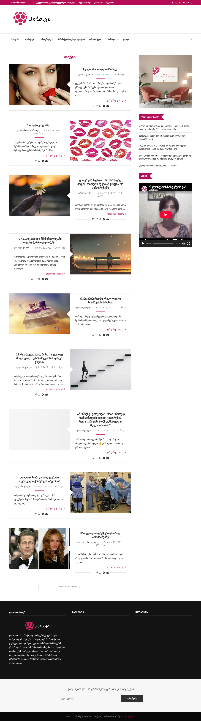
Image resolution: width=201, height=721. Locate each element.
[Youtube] (188, 2)
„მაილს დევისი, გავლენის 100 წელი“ (158, 165)
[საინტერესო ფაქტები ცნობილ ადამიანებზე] (39, 548)
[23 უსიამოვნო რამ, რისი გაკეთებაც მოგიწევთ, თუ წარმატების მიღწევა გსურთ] (100, 369)
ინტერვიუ (46, 39)
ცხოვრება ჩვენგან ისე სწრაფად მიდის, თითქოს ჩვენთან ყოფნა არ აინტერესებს (100, 184)
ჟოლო (89, 74)
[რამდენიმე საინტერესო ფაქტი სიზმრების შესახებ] (39, 313)
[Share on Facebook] (97, 105)
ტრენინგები (95, 39)
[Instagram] (180, 2)
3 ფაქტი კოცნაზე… (39, 125)
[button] (30, 2)
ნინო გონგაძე (31, 130)
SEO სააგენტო (128, 716)
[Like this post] (93, 105)
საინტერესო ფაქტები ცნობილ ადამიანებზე (100, 535)
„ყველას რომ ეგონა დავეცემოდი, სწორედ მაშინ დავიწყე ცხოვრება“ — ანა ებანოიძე (164, 127)
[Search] (190, 39)
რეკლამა (110, 2)
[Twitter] (176, 2)
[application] (165, 215)
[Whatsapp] (191, 2)
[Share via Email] (107, 105)
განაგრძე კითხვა (115, 100)
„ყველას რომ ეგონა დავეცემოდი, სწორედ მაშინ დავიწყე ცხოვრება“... (67, 2)
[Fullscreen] (188, 243)
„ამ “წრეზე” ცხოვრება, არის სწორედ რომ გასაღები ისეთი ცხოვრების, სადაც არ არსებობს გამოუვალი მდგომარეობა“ (100, 419)
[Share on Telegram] (104, 105)
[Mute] (183, 243)
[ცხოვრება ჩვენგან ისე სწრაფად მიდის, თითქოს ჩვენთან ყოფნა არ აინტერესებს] (39, 195)
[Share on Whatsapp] (100, 105)
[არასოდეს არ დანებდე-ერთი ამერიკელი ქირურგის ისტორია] (100, 492)
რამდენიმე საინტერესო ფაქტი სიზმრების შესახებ (100, 300)
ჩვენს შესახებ (85, 2)
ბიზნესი (112, 39)
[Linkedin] (184, 2)
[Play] (143, 243)
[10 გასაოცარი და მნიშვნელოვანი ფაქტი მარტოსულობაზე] (100, 254)
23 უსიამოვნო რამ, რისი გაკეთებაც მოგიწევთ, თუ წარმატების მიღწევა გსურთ (39, 358)
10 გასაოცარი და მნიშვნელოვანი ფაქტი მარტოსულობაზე (39, 240)
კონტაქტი (98, 2)
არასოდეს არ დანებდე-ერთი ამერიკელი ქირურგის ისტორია (39, 479)
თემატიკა (29, 39)
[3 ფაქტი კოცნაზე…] (100, 140)
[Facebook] (172, 2)
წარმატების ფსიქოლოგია (71, 39)
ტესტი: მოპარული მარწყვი (100, 69)
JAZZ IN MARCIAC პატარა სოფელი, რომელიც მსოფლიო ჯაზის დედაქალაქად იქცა (162, 147)
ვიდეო (126, 39)
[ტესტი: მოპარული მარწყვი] (39, 84)
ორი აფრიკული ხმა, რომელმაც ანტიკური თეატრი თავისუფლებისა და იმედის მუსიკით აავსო (165, 157)
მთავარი (15, 39)
